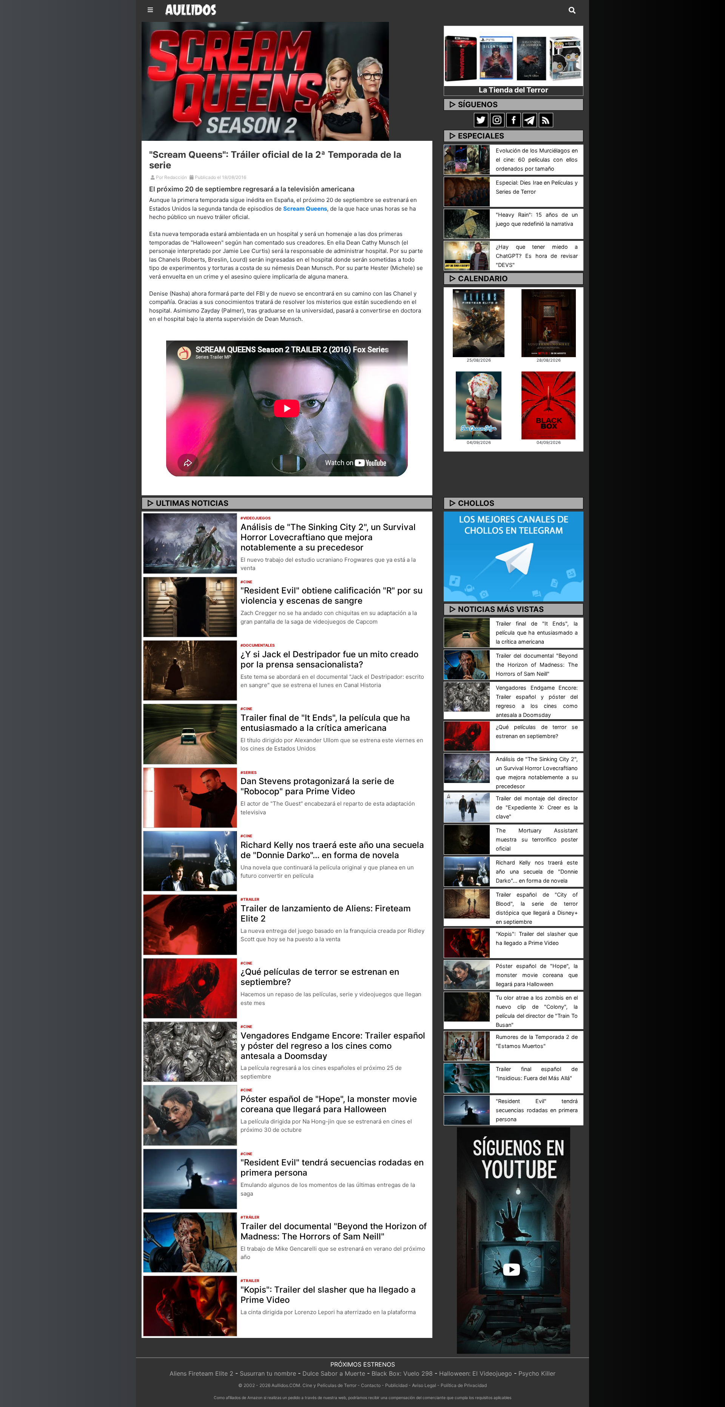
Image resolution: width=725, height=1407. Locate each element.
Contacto (371, 1385)
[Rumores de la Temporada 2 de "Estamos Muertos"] (467, 1045)
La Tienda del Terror (513, 89)
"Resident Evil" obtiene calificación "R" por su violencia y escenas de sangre (332, 595)
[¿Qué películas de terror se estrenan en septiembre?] (190, 987)
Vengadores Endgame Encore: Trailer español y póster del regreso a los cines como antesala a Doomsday (333, 1045)
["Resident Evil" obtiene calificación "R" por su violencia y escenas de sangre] (190, 606)
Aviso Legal (424, 1385)
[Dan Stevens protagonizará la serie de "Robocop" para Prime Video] (190, 797)
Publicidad (396, 1385)
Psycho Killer (536, 1373)
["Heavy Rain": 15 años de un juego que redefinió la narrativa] (467, 223)
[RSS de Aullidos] (546, 119)
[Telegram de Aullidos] (530, 119)
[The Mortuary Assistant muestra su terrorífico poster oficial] (467, 839)
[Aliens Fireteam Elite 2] (478, 322)
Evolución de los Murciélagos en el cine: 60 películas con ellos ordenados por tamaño (537, 159)
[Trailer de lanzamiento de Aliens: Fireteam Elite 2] (190, 924)
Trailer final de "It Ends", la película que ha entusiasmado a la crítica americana (325, 722)
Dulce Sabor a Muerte (333, 1373)
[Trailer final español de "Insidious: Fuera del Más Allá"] (467, 1078)
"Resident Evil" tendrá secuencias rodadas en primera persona (332, 1167)
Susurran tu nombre (268, 1373)
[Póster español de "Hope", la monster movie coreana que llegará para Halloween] (190, 1115)
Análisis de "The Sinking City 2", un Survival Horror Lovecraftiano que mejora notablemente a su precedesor (328, 537)
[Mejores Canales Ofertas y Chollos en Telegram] (513, 556)
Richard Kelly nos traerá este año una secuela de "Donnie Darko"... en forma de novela (332, 850)
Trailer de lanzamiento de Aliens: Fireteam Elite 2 (326, 913)
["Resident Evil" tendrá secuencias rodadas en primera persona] (190, 1178)
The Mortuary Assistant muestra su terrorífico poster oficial (537, 839)
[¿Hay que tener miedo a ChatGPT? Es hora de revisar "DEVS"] (467, 255)
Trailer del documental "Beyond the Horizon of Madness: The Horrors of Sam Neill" (334, 1231)
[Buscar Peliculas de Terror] (572, 10)
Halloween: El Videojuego (475, 1373)
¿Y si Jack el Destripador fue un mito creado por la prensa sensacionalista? (329, 659)
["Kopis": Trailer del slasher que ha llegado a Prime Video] (190, 1305)
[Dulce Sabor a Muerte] (478, 404)
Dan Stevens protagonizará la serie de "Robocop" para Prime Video (317, 786)
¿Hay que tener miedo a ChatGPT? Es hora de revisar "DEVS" (537, 255)
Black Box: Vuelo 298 (402, 1373)
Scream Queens (305, 208)
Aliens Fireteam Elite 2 (201, 1373)
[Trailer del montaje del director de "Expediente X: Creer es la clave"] (467, 807)
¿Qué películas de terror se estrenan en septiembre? (320, 976)
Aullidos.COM (285, 1385)
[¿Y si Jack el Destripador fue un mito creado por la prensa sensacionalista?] (190, 669)
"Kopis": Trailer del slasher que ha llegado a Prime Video (328, 1294)
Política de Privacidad (464, 1385)
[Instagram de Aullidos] (497, 119)
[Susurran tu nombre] (548, 322)
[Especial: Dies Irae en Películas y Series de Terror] (467, 191)
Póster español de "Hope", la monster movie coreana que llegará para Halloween (329, 1104)
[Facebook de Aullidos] (513, 119)
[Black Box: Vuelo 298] (548, 404)
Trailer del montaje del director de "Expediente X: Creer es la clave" (537, 807)
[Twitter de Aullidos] (481, 119)
